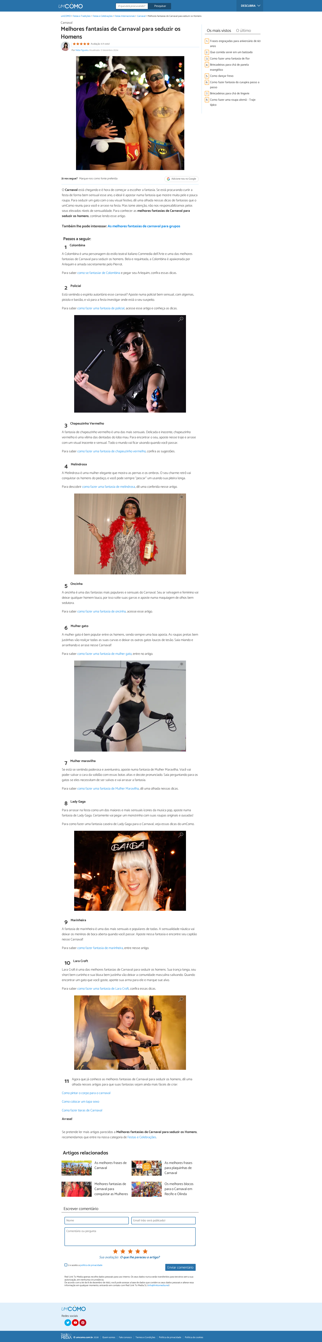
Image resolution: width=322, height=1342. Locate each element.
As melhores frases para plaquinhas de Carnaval (178, 1168)
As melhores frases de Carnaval (110, 1166)
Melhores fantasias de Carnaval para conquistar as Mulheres (111, 1189)
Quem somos (108, 1337)
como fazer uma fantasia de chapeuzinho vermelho (111, 451)
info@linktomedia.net (158, 1285)
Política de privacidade (170, 1337)
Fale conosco (125, 1337)
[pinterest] (82, 1322)
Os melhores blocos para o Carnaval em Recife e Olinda (179, 1189)
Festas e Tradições (81, 16)
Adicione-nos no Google (183, 179)
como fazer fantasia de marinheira (100, 948)
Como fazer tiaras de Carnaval (82, 1110)
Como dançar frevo (221, 75)
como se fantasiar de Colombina (98, 273)
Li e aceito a (85, 1265)
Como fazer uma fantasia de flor (230, 58)
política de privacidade (91, 1265)
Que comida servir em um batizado (231, 52)
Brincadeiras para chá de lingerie (229, 93)
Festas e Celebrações (103, 16)
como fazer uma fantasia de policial (100, 308)
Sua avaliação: (109, 1257)
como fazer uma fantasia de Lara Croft (103, 988)
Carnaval (141, 16)
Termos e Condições (145, 1337)
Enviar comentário (180, 1267)
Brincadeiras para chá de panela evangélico (229, 67)
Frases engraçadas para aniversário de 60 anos (235, 44)
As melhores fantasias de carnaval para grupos (144, 226)
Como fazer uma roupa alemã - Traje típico (232, 102)
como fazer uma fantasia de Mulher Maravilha (108, 788)
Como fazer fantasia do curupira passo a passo (234, 85)
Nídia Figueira (81, 50)
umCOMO (66, 16)
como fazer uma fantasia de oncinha (101, 611)
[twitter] (67, 1322)
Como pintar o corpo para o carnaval (86, 1093)
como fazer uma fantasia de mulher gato (104, 654)
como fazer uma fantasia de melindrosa (108, 487)
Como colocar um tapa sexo (80, 1101)
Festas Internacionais (125, 16)
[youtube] (75, 1322)
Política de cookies (194, 1337)
